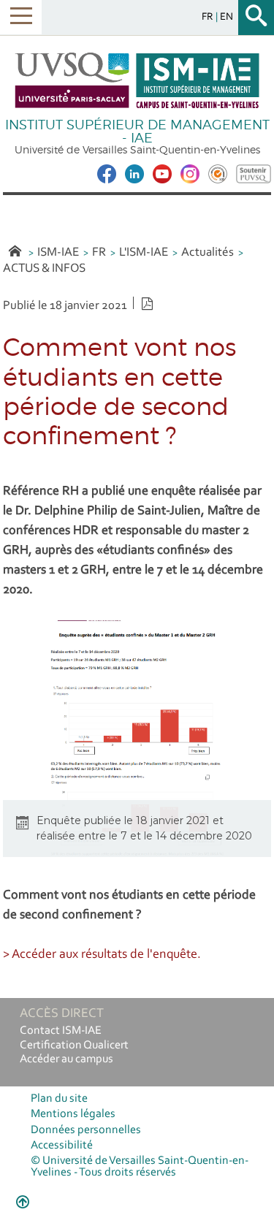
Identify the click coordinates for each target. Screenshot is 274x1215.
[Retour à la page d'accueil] (137, 80)
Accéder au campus (66, 1059)
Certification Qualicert (74, 1045)
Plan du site (59, 1099)
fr (209, 17)
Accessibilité (62, 1145)
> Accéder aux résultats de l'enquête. (102, 954)
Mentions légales (73, 1114)
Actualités (207, 252)
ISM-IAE (58, 252)
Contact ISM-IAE (61, 1031)
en (226, 17)
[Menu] (21, 17)
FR (99, 252)
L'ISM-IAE (143, 252)
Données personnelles (86, 1130)
